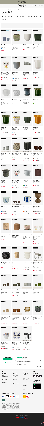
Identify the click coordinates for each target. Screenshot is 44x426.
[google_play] (37, 384)
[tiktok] (40, 376)
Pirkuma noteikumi (9, 420)
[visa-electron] (17, 396)
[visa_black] (7, 396)
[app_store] (37, 387)
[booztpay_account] (3, 400)
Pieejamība (16, 420)
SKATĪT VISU (39, 366)
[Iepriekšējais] (2, 2)
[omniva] (27, 396)
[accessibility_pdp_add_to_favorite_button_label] (10, 45)
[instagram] (37, 376)
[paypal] (3, 396)
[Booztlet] (22, 5)
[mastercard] (10, 396)
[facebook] (34, 376)
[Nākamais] (41, 2)
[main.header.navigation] (2, 5)
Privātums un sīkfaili (22, 420)
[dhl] (24, 396)
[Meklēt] (33, 5)
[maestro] (14, 396)
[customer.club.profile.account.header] (35, 5)
